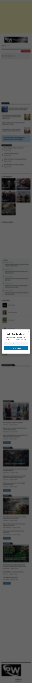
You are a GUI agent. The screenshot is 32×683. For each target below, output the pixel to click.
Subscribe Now (16, 348)
